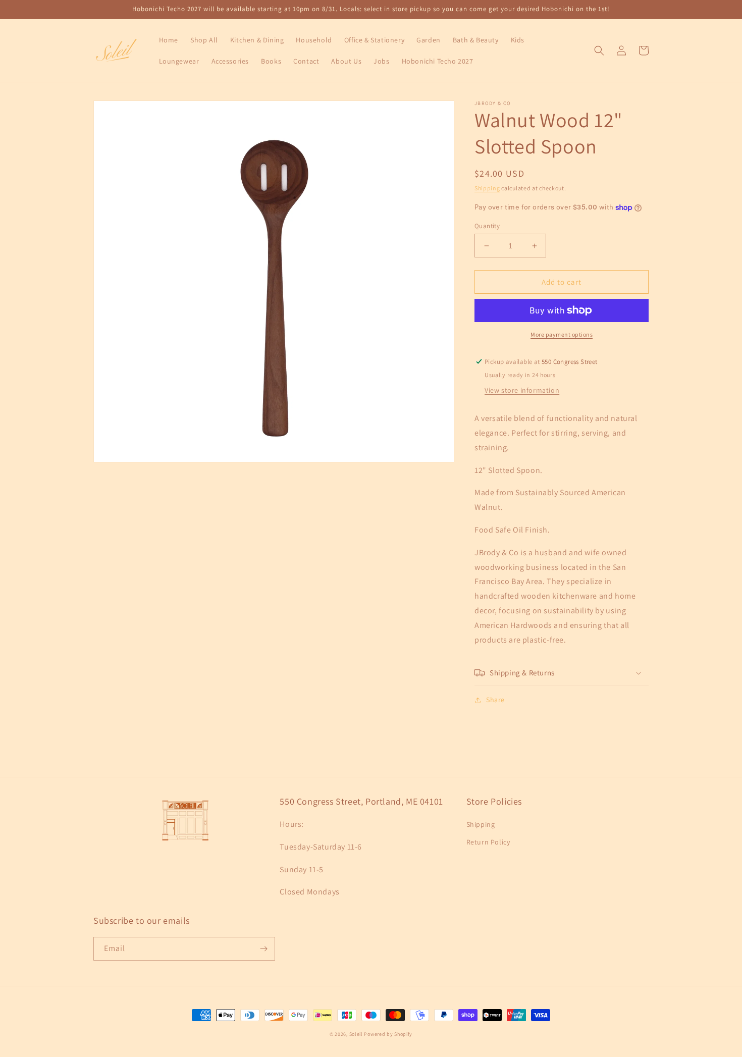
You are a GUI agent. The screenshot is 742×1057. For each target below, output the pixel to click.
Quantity (487, 226)
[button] (599, 50)
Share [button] (495, 699)
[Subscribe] (263, 949)
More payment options (562, 334)
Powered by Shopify (388, 1034)
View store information (522, 390)
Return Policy (488, 842)
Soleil (356, 1034)
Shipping (487, 188)
